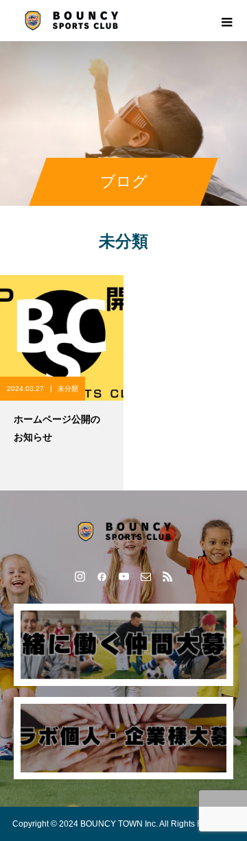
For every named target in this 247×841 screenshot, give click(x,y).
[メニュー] (226, 20)
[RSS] (167, 576)
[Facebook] (101, 576)
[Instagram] (79, 576)
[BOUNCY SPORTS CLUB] (123, 531)
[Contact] (145, 576)
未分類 (68, 388)
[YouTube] (123, 576)
